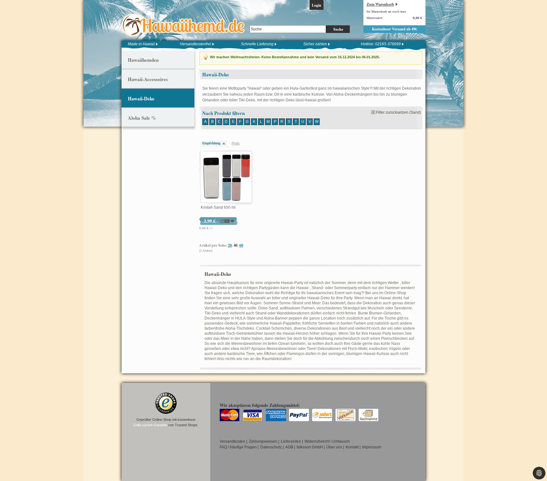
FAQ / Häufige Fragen (238, 447)
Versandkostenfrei (195, 44)
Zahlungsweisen (263, 441)
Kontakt (352, 447)
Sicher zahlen (315, 44)
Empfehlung (211, 143)
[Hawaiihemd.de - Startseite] (185, 25)
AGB (289, 447)
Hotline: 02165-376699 (381, 44)
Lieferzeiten (291, 441)
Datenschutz (271, 447)
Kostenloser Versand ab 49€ (394, 29)
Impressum (371, 447)
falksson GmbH (310, 447)
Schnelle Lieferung (257, 44)
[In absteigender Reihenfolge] (225, 143)
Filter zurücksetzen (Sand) (398, 112)
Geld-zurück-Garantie (150, 425)
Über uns (334, 447)
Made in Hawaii (141, 44)
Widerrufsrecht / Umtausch (327, 441)
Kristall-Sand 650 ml (218, 207)
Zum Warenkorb (380, 4)
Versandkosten (232, 441)
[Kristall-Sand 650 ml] (226, 177)
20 (230, 245)
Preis (236, 143)
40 (235, 245)
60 (241, 245)
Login (316, 5)
